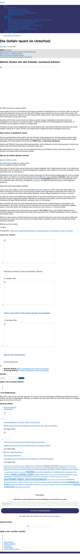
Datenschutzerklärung (54, 516)
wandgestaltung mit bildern (32, 484)
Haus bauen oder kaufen (12, 455)
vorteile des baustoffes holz (17, 484)
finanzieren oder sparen (18, 469)
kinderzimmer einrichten (51, 474)
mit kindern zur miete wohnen (40, 476)
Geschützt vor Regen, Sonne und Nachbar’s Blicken (23, 271)
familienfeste (7, 469)
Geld (5, 442)
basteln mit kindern (51, 466)
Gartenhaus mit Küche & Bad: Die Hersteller (23, 21)
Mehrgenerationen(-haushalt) (14, 422)
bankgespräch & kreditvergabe (34, 466)
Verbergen (8, 50)
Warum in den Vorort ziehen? (14, 355)
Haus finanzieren (10, 7)
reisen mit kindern (61, 479)
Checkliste (36, 180)
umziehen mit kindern (59, 482)
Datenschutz (8, 547)
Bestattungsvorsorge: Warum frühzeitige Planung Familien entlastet (27, 445)
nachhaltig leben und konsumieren (25, 479)
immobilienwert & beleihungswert (53, 472)
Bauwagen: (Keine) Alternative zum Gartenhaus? (25, 25)
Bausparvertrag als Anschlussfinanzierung (22, 13)
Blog (5, 6)
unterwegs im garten (48, 231)
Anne (5, 46)
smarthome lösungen (28, 482)
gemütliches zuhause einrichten (58, 469)
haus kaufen (39, 472)
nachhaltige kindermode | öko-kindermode (59, 476)
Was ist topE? (8, 542)
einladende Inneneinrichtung (11, 467)
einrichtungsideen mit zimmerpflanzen (31, 467)
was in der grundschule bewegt (47, 484)
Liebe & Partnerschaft (15, 442)
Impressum (8, 545)
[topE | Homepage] (2, 2)
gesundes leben (21, 472)
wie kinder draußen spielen (64, 484)
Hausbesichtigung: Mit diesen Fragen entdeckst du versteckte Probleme (28, 459)
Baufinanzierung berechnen (17, 9)
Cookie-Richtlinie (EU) (12, 549)
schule (20, 482)
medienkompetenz (26, 476)
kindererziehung (39, 474)
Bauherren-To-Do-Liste (16, 14)
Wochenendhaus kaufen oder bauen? (21, 23)
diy (75, 466)
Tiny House (8, 18)
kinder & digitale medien (22, 474)
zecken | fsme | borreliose (64, 231)
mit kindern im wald (34, 231)
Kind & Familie (9, 32)
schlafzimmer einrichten (10, 482)
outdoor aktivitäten (51, 479)
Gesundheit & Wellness (12, 35)
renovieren (70, 479)
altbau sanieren (8, 465)
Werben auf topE (10, 544)
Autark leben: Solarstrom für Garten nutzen (22, 29)
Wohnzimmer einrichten (22, 487)
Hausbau (7, 16)
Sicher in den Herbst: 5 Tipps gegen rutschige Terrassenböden (27, 313)
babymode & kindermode (18, 465)
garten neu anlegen (41, 469)
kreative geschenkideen (65, 474)
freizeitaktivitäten (30, 469)
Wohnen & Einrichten (11, 30)
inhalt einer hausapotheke (19, 231)
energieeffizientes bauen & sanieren (54, 467)
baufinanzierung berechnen (66, 465)
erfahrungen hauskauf (71, 467)
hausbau (30, 471)
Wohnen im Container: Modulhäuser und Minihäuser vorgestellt (29, 20)
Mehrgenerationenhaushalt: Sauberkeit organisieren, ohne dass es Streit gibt (30, 426)
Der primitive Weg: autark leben (19, 27)
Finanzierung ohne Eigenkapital (19, 11)
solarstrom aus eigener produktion (43, 482)
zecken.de (3, 193)
